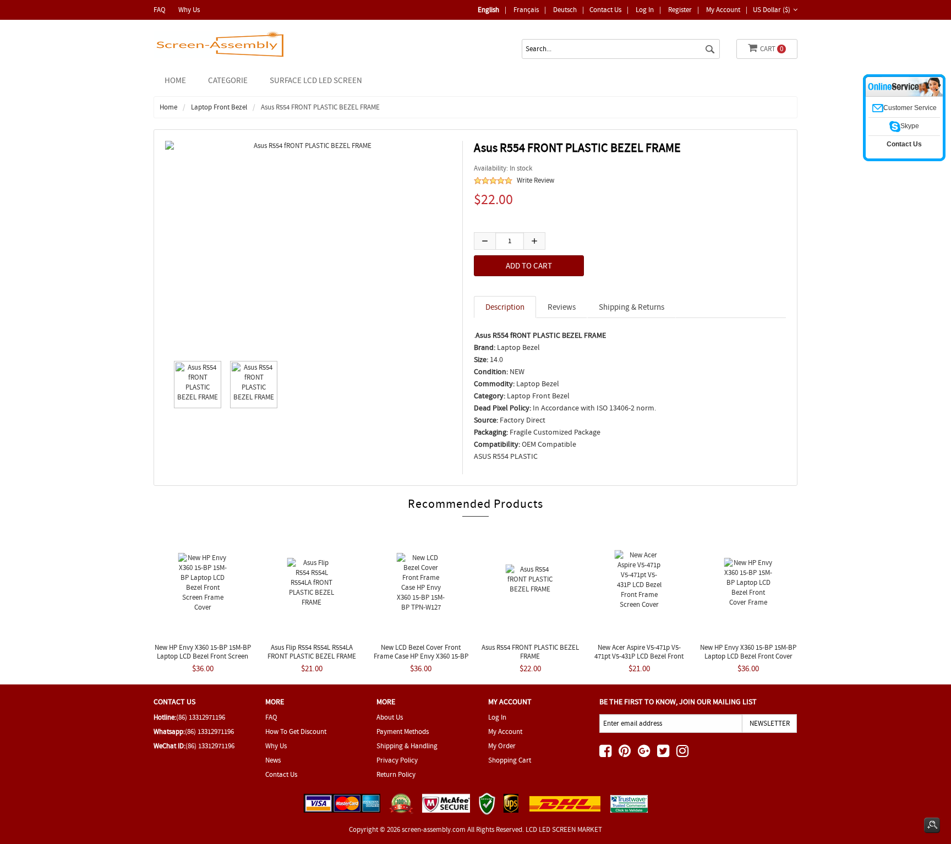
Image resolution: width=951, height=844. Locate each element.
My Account (723, 9)
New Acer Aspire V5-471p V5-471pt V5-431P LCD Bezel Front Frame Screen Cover (639, 656)
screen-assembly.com (434, 829)
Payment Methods (402, 731)
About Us (389, 717)
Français (526, 9)
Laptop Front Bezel (219, 107)
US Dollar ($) (771, 9)
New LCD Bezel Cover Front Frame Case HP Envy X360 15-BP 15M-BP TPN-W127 (421, 656)
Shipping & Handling (407, 745)
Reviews (562, 307)
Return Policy (396, 774)
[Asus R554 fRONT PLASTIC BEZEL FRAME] (194, 384)
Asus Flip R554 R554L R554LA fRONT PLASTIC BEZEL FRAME (311, 652)
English (488, 9)
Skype (909, 126)
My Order (502, 745)
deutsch (565, 9)
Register (680, 9)
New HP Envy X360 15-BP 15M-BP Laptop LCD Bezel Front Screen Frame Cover (203, 656)
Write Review (535, 180)
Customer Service (910, 108)
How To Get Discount (295, 731)
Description (504, 307)
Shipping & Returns (631, 307)
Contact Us (605, 9)
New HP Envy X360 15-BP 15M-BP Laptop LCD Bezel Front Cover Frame (748, 656)
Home (175, 80)
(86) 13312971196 (200, 717)
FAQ (160, 9)
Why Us (189, 9)
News (273, 760)
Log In (645, 9)
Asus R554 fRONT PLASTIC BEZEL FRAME (530, 652)
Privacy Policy (397, 760)
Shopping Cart (509, 760)
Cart (771, 48)
